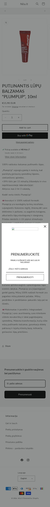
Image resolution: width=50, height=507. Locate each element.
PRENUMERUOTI (25, 277)
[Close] (45, 226)
